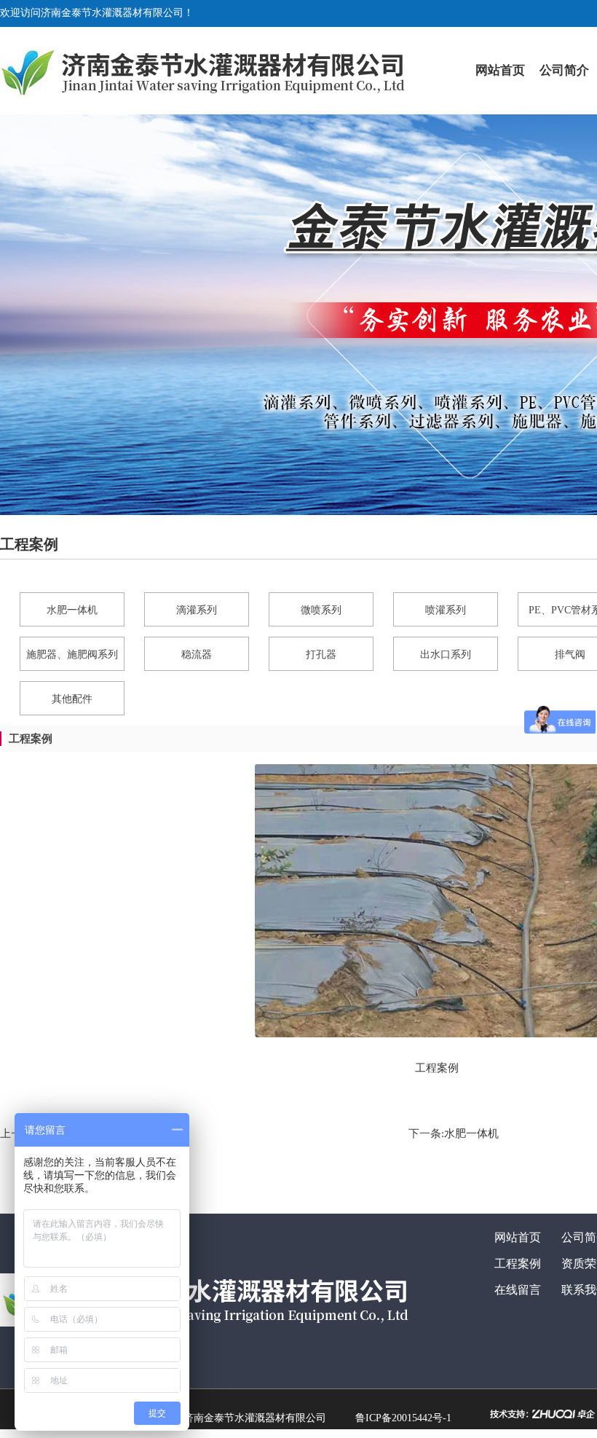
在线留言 (517, 1290)
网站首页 (500, 70)
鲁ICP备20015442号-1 (403, 1418)
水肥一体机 (471, 1133)
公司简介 (564, 70)
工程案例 (517, 1263)
